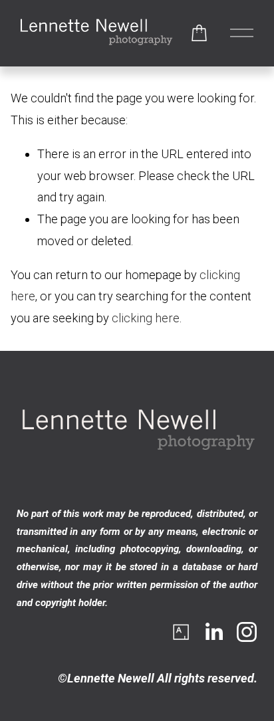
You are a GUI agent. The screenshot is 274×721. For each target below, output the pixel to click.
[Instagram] (246, 632)
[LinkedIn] (213, 632)
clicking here (146, 318)
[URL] (180, 632)
